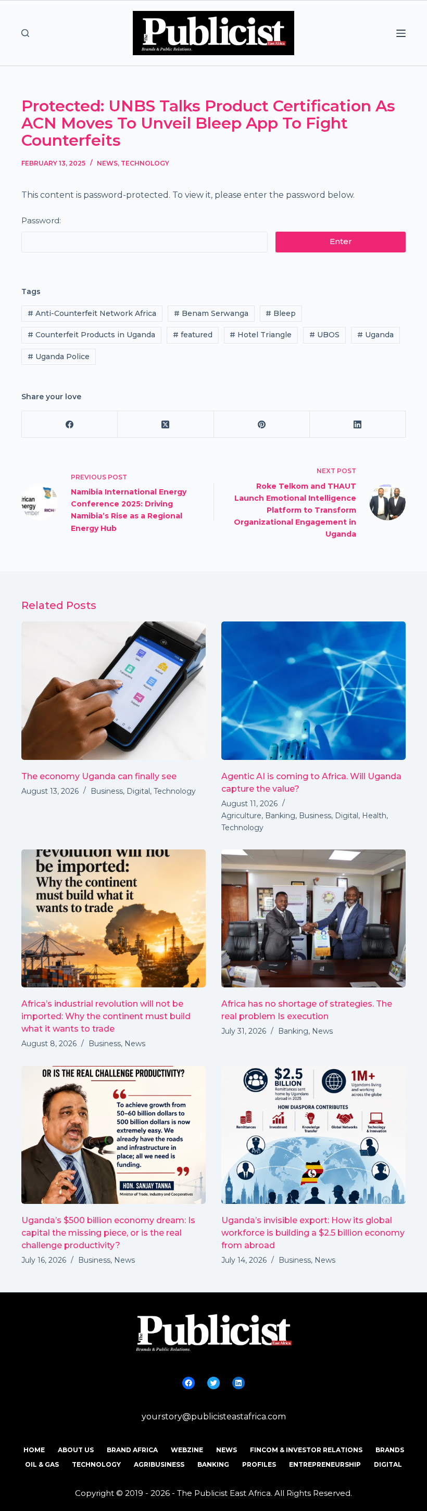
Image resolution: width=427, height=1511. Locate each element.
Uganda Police (59, 356)
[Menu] (401, 33)
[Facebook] (70, 424)
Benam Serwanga (211, 313)
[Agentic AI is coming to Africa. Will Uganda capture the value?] (313, 690)
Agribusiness (159, 1464)
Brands (389, 1450)
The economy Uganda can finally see (99, 776)
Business (107, 791)
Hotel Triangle (261, 334)
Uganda (375, 334)
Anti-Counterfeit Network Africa (92, 313)
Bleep (281, 313)
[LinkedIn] (358, 424)
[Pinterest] (262, 424)
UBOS (324, 334)
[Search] (25, 33)
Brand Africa (132, 1450)
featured (192, 334)
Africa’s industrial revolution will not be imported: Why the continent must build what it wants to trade (106, 1016)
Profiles (259, 1464)
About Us (76, 1450)
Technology (145, 163)
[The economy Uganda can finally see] (113, 690)
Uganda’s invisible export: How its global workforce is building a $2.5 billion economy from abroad (313, 1232)
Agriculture (241, 815)
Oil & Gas (42, 1464)
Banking (280, 815)
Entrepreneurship (325, 1464)
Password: (41, 220)
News (107, 163)
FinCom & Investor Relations (306, 1450)
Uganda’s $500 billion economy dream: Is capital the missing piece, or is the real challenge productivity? (108, 1232)
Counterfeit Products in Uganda (91, 334)
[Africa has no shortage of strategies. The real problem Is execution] (313, 918)
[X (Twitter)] (166, 424)
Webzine (187, 1450)
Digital (138, 791)
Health (374, 815)
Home (34, 1450)
